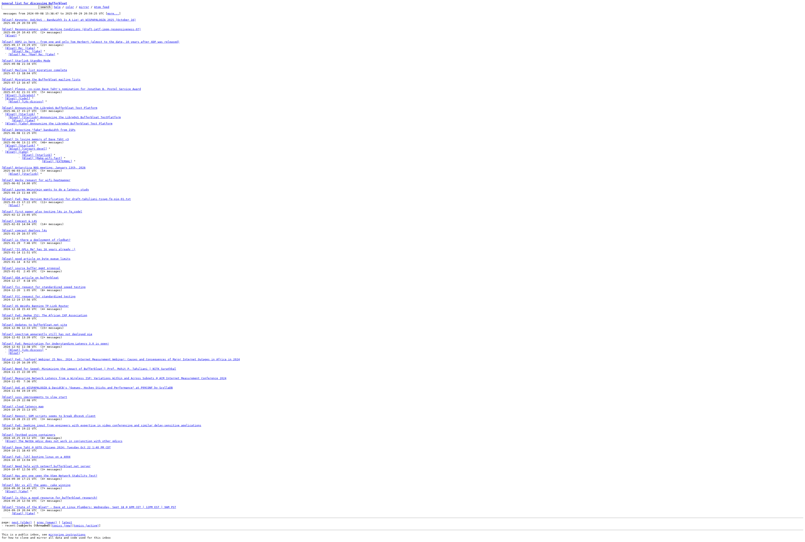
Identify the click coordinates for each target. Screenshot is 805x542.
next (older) (22, 522)
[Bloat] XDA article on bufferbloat (30, 277)
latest (67, 522)
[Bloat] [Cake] (23, 120)
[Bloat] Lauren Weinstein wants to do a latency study (45, 189)
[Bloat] (11, 35)
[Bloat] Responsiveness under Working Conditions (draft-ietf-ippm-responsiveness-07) (71, 29)
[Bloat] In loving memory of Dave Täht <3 (35, 139)
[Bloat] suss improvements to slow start (34, 397)
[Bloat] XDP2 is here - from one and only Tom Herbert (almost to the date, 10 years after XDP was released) (90, 41)
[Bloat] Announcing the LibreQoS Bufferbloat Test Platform (49, 107)
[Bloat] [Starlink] (20, 114)
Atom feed (101, 7)
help (57, 7)
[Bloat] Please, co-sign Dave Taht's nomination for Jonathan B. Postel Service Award (71, 89)
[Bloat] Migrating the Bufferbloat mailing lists (41, 79)
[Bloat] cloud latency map (23, 406)
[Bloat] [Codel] (17, 98)
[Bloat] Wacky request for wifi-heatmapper (36, 180)
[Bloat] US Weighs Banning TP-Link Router (35, 305)
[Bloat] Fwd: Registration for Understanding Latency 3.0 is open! (55, 343)
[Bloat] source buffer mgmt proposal (31, 268)
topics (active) (86, 525)
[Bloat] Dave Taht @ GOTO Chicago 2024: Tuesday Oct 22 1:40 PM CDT (56, 447)
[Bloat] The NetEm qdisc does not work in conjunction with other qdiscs (63, 441)
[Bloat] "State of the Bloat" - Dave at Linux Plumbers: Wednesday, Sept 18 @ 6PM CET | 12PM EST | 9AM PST (89, 507)
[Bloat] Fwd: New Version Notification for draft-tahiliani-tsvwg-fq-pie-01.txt (66, 199)
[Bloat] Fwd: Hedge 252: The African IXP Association (44, 315)
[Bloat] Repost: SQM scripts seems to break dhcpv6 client (49, 416)
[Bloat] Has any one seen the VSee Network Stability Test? (49, 475)
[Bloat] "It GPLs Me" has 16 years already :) (38, 249)
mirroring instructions (67, 534)
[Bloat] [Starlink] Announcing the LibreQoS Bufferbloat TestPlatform (64, 117)
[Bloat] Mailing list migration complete (34, 70)
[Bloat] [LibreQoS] (20, 95)
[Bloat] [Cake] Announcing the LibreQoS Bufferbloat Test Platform (58, 123)
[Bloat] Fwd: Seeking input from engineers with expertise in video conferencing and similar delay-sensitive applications (101, 425)
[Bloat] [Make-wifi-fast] (42, 158)
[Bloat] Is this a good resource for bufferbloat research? (49, 497)
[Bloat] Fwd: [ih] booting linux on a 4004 (36, 456)
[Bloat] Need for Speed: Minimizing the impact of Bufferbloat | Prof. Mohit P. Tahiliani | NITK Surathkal (89, 368)
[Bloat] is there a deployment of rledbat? (36, 239)
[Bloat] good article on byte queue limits (36, 258)
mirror (84, 7)
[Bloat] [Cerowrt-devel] (27, 148)
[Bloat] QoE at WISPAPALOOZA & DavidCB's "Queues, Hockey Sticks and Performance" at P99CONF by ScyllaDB (87, 387)
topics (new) (62, 525)
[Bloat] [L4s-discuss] (26, 101)
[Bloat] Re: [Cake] (20, 48)
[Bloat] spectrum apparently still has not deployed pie (47, 334)
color (70, 7)
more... (113, 13)
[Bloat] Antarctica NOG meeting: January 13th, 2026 (44, 167)
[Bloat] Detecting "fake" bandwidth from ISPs (38, 129)
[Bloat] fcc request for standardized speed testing (44, 287)
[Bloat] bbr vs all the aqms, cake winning (36, 485)
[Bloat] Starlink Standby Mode (26, 60)
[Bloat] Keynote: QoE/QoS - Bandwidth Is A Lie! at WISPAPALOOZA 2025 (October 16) (69, 19)
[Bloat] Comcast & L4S (19, 221)
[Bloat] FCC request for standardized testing (38, 296)
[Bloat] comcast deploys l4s (24, 230)
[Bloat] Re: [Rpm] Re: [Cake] (31, 54)
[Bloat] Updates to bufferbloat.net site (34, 324)
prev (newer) (47, 522)
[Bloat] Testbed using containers (28, 434)
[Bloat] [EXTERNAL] (57, 161)
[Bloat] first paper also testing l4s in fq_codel (42, 211)
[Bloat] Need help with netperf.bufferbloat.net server (46, 466)
